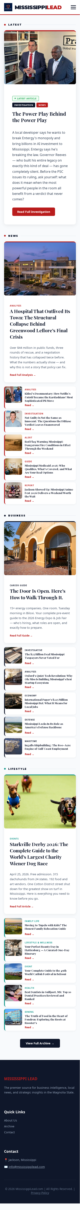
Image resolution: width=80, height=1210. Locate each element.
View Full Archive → (40, 1043)
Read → (29, 405)
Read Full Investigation (33, 212)
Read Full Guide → (21, 635)
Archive (9, 1126)
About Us (10, 1120)
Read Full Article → (22, 906)
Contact (9, 1132)
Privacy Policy (40, 1193)
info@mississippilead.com (27, 1167)
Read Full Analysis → (23, 375)
